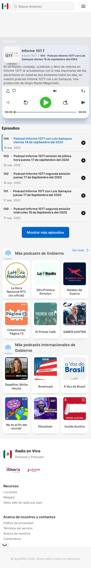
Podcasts (9, 41)
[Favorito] (14, 91)
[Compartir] (8, 91)
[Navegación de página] (83, 6)
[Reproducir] (45, 102)
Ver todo (78, 250)
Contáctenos (12, 538)
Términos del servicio (17, 528)
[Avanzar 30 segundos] (65, 102)
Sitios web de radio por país (22, 502)
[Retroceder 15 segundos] (25, 102)
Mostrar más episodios (45, 232)
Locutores (10, 492)
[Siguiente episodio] (82, 102)
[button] (55, 91)
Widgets (9, 497)
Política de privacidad (18, 523)
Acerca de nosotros (16, 533)
